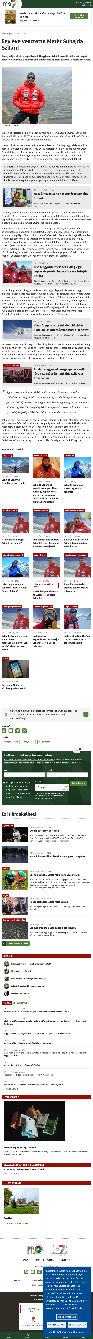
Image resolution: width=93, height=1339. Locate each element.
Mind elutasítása (56, 1325)
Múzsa (50, 1259)
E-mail (49, 770)
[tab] (7, 1003)
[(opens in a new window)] (26, 1272)
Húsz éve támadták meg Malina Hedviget (28, 979)
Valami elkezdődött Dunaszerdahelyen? (28, 986)
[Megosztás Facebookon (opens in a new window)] (11, 730)
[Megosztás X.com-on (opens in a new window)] (24, 730)
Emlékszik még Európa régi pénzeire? (20, 1148)
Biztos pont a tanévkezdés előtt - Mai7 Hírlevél (24, 1169)
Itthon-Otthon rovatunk (16, 1223)
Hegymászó (28, 742)
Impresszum (19, 1280)
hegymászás (44, 742)
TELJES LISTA (10, 1089)
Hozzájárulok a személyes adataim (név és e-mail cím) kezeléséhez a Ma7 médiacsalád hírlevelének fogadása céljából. (18, 790)
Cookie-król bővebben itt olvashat (66, 1332)
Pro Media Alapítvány (39, 1280)
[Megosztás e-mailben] (4, 730)
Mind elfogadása (77, 1325)
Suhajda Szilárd (11, 742)
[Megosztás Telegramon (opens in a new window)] (17, 730)
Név (5, 770)
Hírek (37, 1259)
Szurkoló (65, 1259)
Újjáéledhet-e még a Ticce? (22, 971)
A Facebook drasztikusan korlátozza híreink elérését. (29, 759)
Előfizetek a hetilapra (79, 16)
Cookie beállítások (39, 1285)
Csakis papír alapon (20, 993)
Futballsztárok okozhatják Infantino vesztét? (31, 964)
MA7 (25, 1259)
